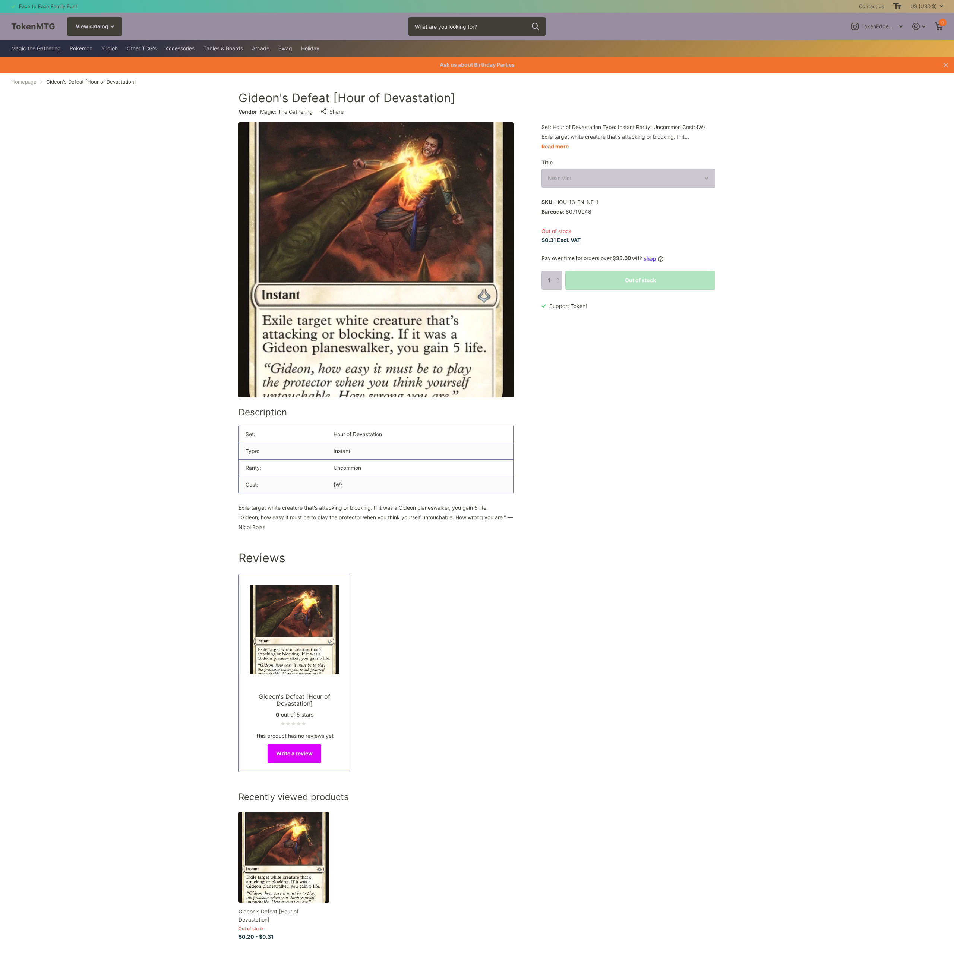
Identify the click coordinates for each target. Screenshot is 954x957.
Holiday (310, 48)
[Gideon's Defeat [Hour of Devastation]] (283, 857)
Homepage (24, 82)
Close (946, 65)
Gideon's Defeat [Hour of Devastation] (268, 915)
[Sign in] (919, 26)
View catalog (93, 26)
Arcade (260, 48)
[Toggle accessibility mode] (897, 6)
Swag (285, 48)
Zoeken (535, 26)
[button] (559, 273)
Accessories (180, 48)
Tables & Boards (223, 48)
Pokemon (81, 48)
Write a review (294, 753)
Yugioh (109, 48)
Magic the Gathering (36, 48)
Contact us (871, 6)
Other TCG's (142, 48)
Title (547, 162)
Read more (555, 146)
